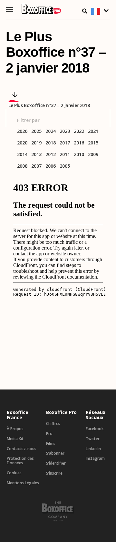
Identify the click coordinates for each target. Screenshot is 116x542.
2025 (36, 131)
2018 (50, 143)
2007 (36, 166)
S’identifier (56, 463)
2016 (79, 143)
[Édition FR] (100, 11)
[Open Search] (84, 11)
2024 (50, 131)
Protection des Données (20, 460)
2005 (65, 166)
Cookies (14, 473)
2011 (65, 154)
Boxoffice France (17, 415)
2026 (22, 131)
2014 (22, 154)
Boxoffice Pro (61, 412)
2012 (50, 154)
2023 (65, 131)
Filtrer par (28, 120)
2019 (36, 143)
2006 (50, 166)
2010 (79, 154)
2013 (36, 154)
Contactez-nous (21, 449)
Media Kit (15, 439)
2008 (22, 166)
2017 (65, 143)
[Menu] (9, 9)
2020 (22, 143)
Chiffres (53, 423)
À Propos (15, 429)
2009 (93, 154)
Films (50, 443)
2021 (93, 131)
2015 (93, 143)
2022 (79, 131)
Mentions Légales (23, 483)
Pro (49, 433)
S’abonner (55, 453)
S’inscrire (54, 473)
